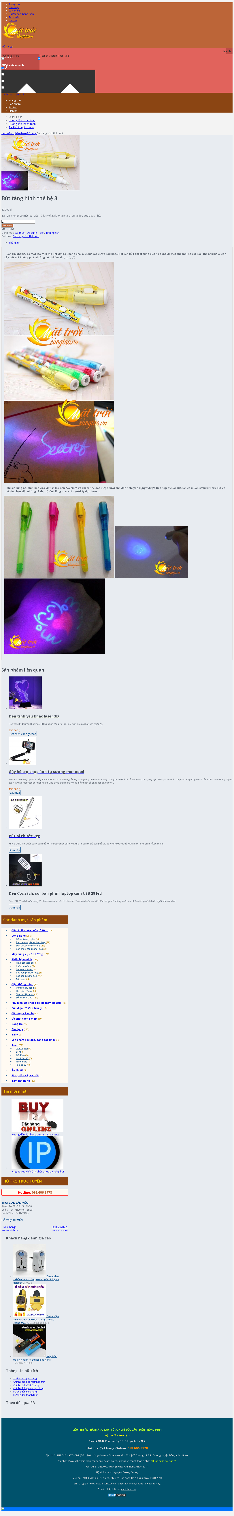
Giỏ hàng (7, 46)
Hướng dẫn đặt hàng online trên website (35, 1134)
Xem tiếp (15, 850)
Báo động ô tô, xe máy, (27, 972)
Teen (24, 133)
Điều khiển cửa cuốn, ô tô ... (30, 930)
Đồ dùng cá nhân (23, 1013)
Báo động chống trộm (26, 975)
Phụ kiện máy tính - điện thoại (31, 942)
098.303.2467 (60, 1230)
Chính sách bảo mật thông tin (29, 1381)
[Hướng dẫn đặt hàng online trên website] (37, 1131)
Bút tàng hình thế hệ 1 (26, 236)
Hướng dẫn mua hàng (22, 120)
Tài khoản (14, 17)
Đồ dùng (32, 133)
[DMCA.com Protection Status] (117, 1496)
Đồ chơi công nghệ (25, 938)
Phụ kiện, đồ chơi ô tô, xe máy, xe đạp (36, 1002)
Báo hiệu (20, 979)
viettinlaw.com (128, 1489)
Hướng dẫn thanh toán (21, 14)
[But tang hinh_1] (40, 189)
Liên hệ (13, 20)
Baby (15, 1034)
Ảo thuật (20, 232)
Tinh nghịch (52, 232)
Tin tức (13, 107)
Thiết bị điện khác (25, 994)
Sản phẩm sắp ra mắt (25, 1075)
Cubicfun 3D (22, 1058)
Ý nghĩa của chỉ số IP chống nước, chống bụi (38, 1171)
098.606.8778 (42, 1192)
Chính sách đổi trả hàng (26, 1385)
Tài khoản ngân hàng (21, 127)
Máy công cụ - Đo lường (27, 954)
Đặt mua (7, 225)
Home (5, 133)
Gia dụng (17, 1029)
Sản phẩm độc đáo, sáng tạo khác (34, 1039)
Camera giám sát (24, 969)
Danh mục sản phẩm (13, 94)
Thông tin (14, 242)
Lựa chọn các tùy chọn (23, 734)
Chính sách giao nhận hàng (28, 1388)
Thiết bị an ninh (22, 959)
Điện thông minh (22, 984)
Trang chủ (15, 100)
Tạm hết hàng (21, 1080)
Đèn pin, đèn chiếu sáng (28, 945)
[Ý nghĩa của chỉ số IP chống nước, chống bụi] (37, 1168)
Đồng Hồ (17, 1024)
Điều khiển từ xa (24, 997)
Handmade (21, 1061)
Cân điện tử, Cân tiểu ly (27, 1008)
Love (18, 1051)
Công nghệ (19, 935)
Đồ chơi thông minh (24, 1018)
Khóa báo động (23, 965)
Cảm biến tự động (25, 987)
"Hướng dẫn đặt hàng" (163, 1461)
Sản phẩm (14, 10)
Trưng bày (21, 1064)
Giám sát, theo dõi (25, 962)
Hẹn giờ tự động (24, 990)
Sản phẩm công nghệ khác (29, 948)
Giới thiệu (14, 7)
